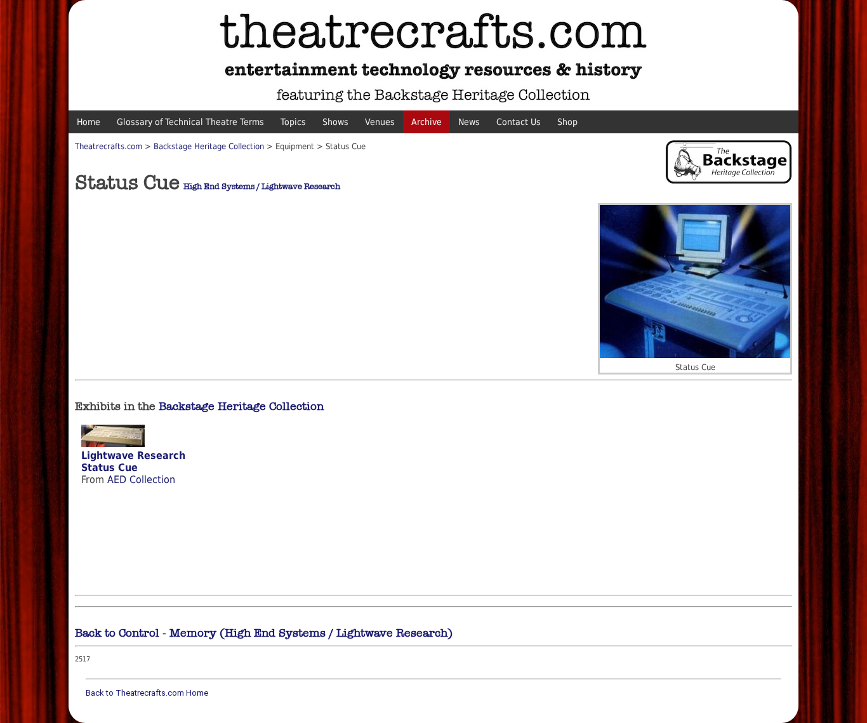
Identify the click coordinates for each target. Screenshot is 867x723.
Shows (335, 122)
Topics (293, 122)
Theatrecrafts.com (108, 146)
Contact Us (518, 122)
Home (88, 122)
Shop (567, 122)
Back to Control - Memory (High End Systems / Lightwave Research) (264, 633)
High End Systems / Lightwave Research (261, 187)
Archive (426, 122)
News (469, 122)
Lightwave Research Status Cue (133, 461)
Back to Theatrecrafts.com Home (147, 693)
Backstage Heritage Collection (209, 146)
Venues (380, 122)
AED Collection (141, 480)
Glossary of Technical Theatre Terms (190, 122)
